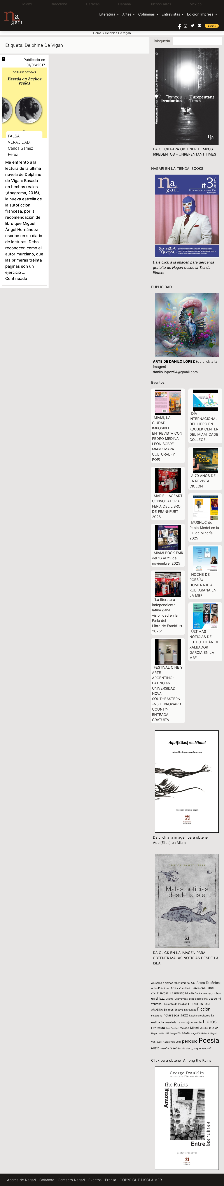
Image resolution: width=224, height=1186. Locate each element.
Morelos (204, 1028)
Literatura (107, 14)
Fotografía (156, 1015)
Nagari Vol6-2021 (172, 1041)
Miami (194, 1028)
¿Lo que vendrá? (201, 1048)
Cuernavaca (181, 998)
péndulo (190, 1041)
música (213, 1028)
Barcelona (198, 988)
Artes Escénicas (208, 983)
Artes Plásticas (160, 988)
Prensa (110, 1180)
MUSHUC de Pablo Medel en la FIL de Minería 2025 (204, 530)
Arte (193, 983)
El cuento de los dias (175, 1004)
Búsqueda (162, 41)
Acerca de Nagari (21, 1180)
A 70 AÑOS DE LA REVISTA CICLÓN (202, 480)
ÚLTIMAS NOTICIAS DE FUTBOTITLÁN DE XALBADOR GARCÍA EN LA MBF (204, 644)
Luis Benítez (172, 1028)
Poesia (209, 1040)
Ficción (203, 1009)
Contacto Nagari (71, 1180)
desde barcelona (198, 998)
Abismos (156, 983)
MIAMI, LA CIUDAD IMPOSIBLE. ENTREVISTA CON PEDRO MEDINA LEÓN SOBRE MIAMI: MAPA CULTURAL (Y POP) (167, 438)
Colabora (46, 1180)
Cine (210, 988)
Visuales (186, 1048)
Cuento (169, 998)
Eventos (95, 1180)
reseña (165, 1048)
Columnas (146, 14)
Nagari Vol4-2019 (200, 1033)
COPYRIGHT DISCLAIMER (141, 1180)
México (184, 1028)
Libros (210, 1021)
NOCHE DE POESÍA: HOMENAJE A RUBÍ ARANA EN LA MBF (202, 585)
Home (97, 33)
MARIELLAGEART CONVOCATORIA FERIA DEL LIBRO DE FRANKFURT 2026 (167, 506)
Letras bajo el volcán (190, 1022)
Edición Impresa (200, 14)
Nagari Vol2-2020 (180, 1033)
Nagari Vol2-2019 (160, 1033)
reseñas (175, 1048)
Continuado (16, 278)
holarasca (171, 1015)
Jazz (184, 1015)
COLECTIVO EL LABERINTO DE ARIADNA (175, 993)
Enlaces (168, 1009)
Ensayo (179, 1009)
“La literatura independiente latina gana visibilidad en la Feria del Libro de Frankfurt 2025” (167, 615)
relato (155, 1048)
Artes (126, 14)
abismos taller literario (176, 983)
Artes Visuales (180, 988)
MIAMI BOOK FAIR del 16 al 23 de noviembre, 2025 (167, 558)
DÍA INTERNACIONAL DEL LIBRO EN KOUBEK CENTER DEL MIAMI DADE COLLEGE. (203, 426)
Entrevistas (171, 14)
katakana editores (199, 1015)
